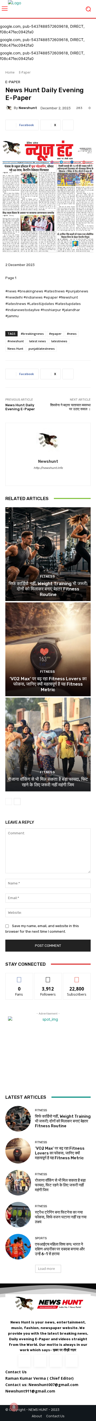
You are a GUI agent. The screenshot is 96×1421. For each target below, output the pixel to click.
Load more (46, 1268)
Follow (48, 977)
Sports (41, 1238)
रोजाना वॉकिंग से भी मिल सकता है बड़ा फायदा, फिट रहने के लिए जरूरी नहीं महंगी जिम (48, 781)
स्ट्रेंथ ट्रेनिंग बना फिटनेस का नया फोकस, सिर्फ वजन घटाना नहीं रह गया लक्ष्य (60, 1217)
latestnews (59, 341)
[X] (56, 1361)
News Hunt (15, 349)
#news (72, 334)
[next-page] (17, 801)
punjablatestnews (42, 349)
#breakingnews (32, 334)
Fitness (47, 576)
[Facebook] (48, 476)
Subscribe (77, 977)
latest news (37, 341)
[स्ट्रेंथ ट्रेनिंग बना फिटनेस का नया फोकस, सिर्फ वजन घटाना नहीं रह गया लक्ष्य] (18, 1214)
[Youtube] (72, 1361)
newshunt (28, 108)
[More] (68, 125)
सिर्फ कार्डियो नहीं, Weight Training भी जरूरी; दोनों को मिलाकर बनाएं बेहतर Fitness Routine (48, 589)
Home (10, 72)
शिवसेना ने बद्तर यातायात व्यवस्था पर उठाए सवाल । (70, 407)
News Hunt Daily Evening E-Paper (20, 407)
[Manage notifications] (14, 1407)
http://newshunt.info (48, 467)
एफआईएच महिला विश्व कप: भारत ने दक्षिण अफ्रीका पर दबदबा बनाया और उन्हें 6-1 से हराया (60, 1249)
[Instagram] (40, 1361)
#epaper (55, 334)
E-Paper (25, 72)
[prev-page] (8, 801)
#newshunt (15, 341)
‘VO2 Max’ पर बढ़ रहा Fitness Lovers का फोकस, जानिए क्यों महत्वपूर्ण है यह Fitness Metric (48, 684)
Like (19, 977)
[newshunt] (9, 107)
